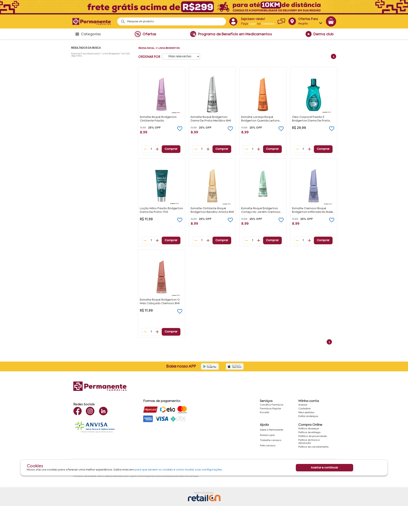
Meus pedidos (306, 412)
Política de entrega (309, 432)
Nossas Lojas (267, 435)
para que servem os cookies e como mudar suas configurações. (179, 469)
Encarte (264, 412)
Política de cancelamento (313, 447)
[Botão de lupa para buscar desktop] (121, 20)
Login (252, 24)
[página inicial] (91, 21)
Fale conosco (267, 445)
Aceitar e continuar (324, 467)
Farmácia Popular (270, 408)
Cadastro (268, 24)
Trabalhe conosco (270, 440)
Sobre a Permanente (271, 430)
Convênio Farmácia (271, 405)
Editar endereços (308, 416)
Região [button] (303, 23)
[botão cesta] (331, 21)
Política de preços (308, 428)
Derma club (323, 34)
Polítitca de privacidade (312, 436)
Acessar (302, 405)
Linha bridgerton (169, 48)
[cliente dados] (233, 21)
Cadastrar (304, 408)
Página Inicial (146, 48)
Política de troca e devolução (309, 441)
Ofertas (149, 34)
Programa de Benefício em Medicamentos (235, 34)
